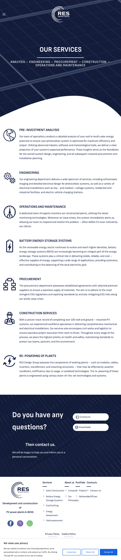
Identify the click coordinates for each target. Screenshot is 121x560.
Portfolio (80, 482)
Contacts (85, 417)
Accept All (108, 552)
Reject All (90, 552)
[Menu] (4, 14)
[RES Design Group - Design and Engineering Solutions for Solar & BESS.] (61, 14)
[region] (60, 549)
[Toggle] (78, 427)
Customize (71, 552)
